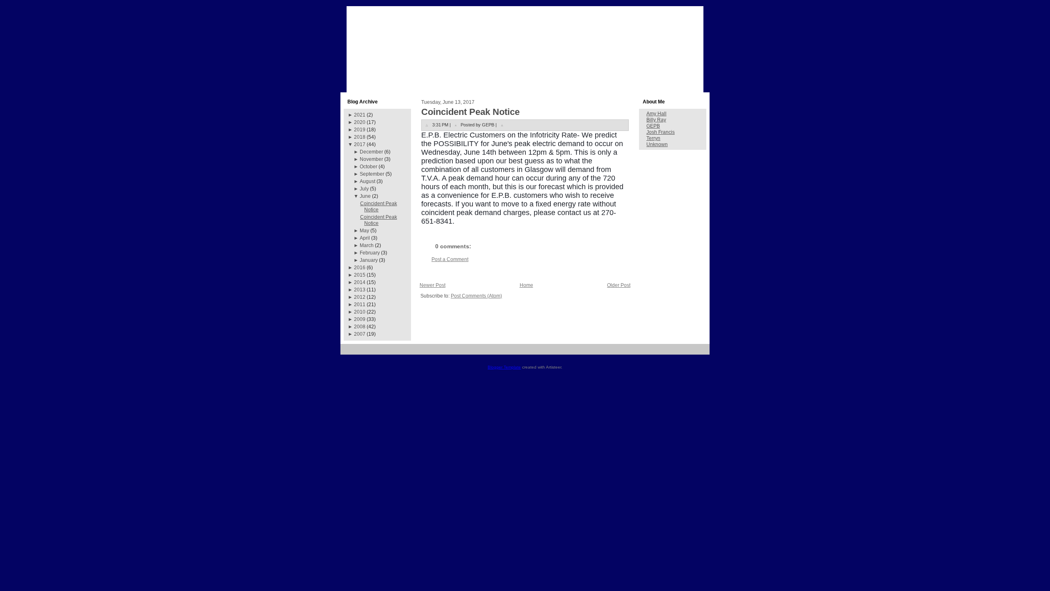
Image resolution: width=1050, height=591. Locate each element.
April (365, 238)
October (368, 167)
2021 (359, 115)
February (370, 253)
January (369, 260)
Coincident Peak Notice (470, 112)
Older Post (618, 285)
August (367, 181)
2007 (359, 334)
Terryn (653, 138)
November (371, 159)
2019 (359, 130)
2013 (359, 290)
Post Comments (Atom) (476, 296)
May (364, 231)
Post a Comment (449, 259)
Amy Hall (656, 114)
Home (526, 285)
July (364, 189)
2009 (359, 319)
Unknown (657, 144)
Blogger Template (504, 367)
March (367, 245)
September (372, 174)
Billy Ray (656, 120)
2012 (359, 297)
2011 (359, 304)
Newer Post (432, 285)
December (371, 152)
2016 (359, 267)
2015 (359, 275)
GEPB (653, 126)
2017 (359, 144)
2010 (359, 312)
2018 (359, 137)
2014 (359, 282)
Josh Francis (660, 132)
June (365, 196)
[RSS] (350, 352)
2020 (359, 122)
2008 (359, 327)
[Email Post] (502, 124)
